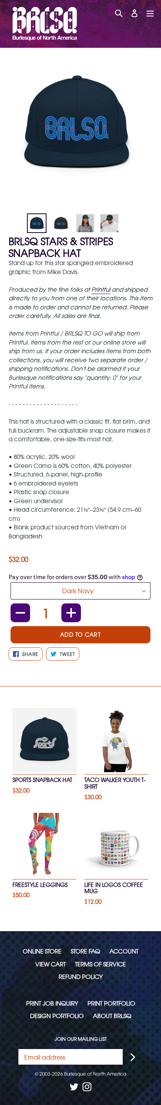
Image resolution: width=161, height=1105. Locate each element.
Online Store (42, 951)
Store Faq (85, 951)
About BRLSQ (112, 1015)
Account (123, 951)
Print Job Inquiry (52, 1003)
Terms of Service (100, 964)
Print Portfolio (111, 1003)
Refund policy (81, 976)
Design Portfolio (57, 1015)
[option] (37, 223)
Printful (100, 289)
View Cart (50, 964)
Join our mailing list (81, 1039)
